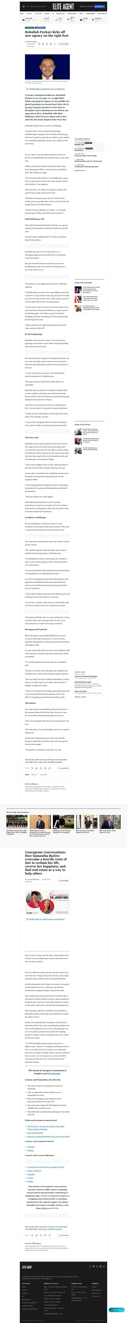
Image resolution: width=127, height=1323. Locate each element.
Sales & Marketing (42, 1309)
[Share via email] (50, 43)
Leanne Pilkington (33, 879)
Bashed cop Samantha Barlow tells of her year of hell (48, 1136)
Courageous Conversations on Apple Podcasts (45, 1167)
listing (49, 691)
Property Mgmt (90, 13)
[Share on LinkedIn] (42, 43)
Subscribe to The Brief (86, 6)
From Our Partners (83, 283)
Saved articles (102, 13)
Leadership (38, 13)
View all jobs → (81, 697)
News (22, 13)
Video (81, 13)
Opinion (47, 13)
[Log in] (23, 6)
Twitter (30, 1178)
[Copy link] (54, 43)
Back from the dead (35, 1133)
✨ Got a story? (116, 1310)
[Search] (27, 6)
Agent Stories (60, 13)
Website (30, 1150)
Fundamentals (71, 13)
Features (29, 13)
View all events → (80, 170)
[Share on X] (46, 43)
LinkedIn (31, 1147)
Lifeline (44, 1208)
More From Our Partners (17, 812)
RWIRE (30, 1181)
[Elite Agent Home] (63, 6)
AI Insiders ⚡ (99, 6)
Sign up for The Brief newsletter (50, 762)
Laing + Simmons (34, 1170)
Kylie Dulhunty (32, 41)
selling (59, 691)
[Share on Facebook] (38, 43)
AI (53, 13)
